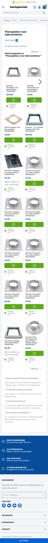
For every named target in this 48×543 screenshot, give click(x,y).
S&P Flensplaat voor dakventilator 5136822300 (12, 129)
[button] (13, 100)
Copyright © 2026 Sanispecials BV (17, 537)
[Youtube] (14, 505)
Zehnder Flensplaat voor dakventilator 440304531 (12, 296)
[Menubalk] (3, 7)
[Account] (39, 7)
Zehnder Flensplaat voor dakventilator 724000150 (12, 88)
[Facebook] (4, 505)
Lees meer (12, 40)
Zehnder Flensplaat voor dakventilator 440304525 (33, 88)
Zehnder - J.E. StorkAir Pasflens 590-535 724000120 (34, 129)
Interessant (8, 522)
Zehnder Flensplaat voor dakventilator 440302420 (12, 214)
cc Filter (24, 540)
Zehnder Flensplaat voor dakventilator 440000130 (12, 172)
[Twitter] (9, 505)
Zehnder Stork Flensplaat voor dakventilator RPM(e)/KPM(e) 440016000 (31, 341)
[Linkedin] (20, 505)
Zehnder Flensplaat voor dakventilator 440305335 (32, 296)
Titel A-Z (37, 52)
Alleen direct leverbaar (17, 46)
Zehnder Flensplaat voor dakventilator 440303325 (12, 255)
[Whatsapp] (34, 7)
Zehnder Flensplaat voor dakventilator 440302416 (32, 172)
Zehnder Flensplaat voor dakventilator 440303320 (32, 214)
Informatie (7, 515)
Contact (6, 529)
